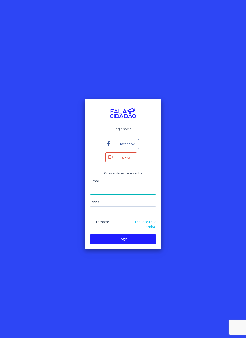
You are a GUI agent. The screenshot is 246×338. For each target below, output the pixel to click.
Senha (94, 202)
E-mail (94, 181)
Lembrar (102, 221)
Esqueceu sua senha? (145, 224)
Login (123, 239)
